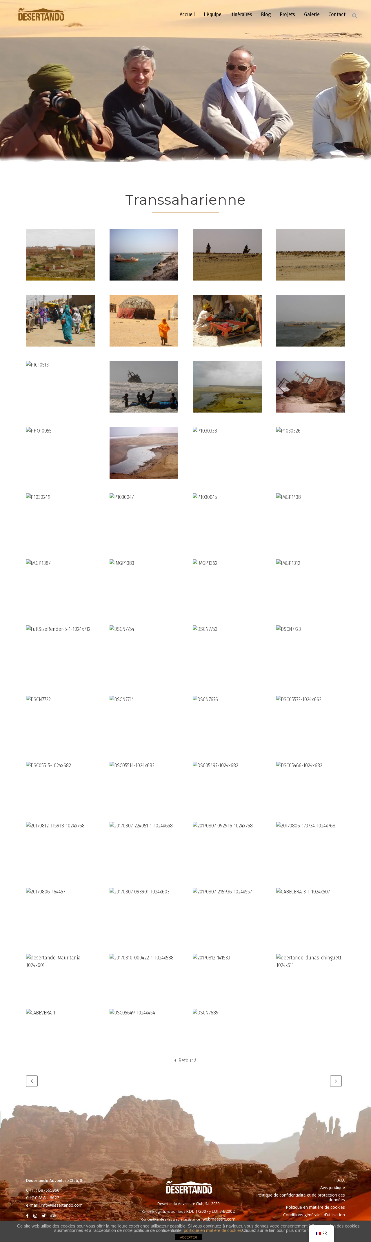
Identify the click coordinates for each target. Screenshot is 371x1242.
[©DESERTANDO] (60, 255)
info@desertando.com (62, 1205)
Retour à (187, 1060)
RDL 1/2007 (197, 1211)
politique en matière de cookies (213, 1230)
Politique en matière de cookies (315, 1207)
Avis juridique (332, 1187)
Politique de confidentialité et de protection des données (300, 1197)
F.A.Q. (339, 1180)
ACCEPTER (188, 1237)
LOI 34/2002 (223, 1211)
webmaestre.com (219, 1219)
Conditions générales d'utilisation (314, 1214)
